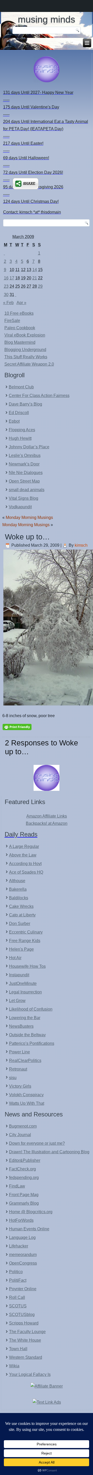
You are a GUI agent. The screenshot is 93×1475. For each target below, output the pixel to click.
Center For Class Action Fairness (39, 395)
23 (6, 286)
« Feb (8, 302)
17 (12, 278)
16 (6, 278)
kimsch (81, 545)
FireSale (12, 320)
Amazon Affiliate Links (46, 816)
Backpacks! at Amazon (46, 823)
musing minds (46, 19)
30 (6, 294)
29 (40, 286)
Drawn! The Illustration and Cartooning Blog (49, 1152)
